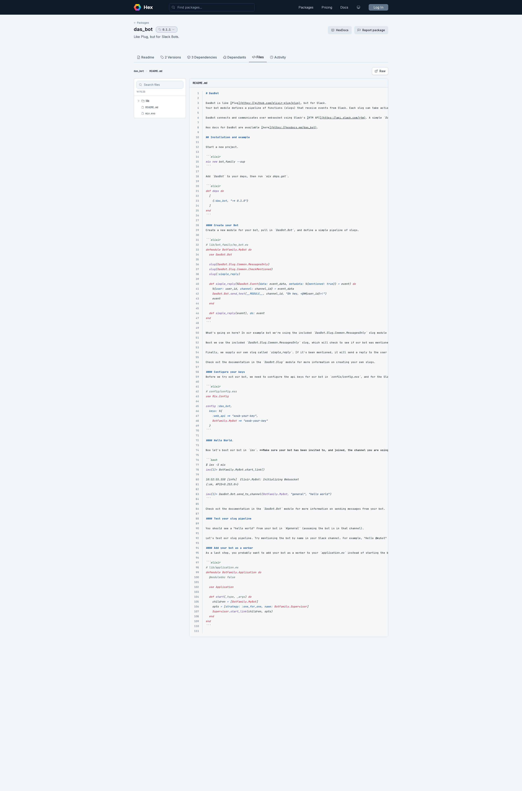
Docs (344, 7)
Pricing (327, 7)
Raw (382, 71)
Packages (306, 7)
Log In (378, 7)
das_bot (143, 29)
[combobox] (212, 7)
